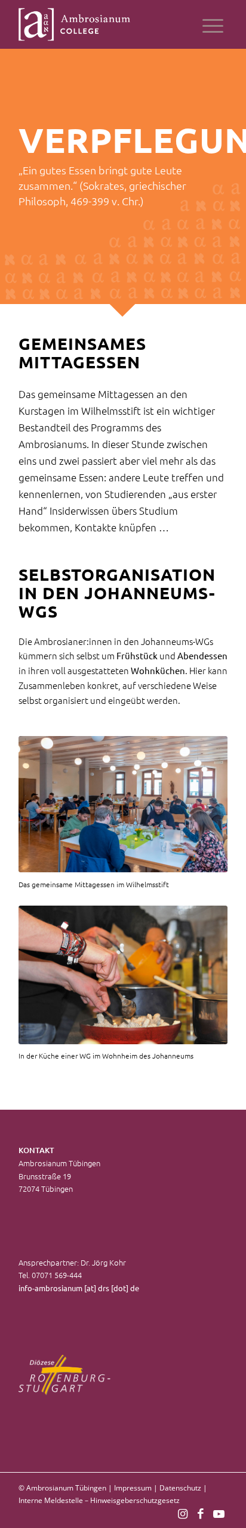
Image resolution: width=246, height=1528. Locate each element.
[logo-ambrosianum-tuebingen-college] (102, 24)
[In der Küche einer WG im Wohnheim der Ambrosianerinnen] (123, 975)
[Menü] (212, 24)
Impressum (133, 1488)
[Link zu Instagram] (183, 1513)
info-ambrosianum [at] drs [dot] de (79, 1288)
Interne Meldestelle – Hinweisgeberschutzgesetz (99, 1500)
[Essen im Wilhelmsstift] (123, 804)
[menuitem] (212, 24)
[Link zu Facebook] (201, 1513)
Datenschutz (180, 1488)
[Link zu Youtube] (218, 1513)
